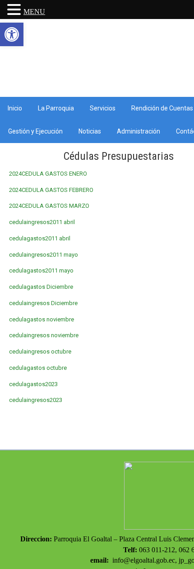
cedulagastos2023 (33, 384)
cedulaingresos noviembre (44, 335)
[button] (11, 34)
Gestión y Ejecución (35, 131)
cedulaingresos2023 (35, 400)
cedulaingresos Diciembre (43, 303)
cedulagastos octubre (38, 367)
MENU (34, 11)
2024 (15, 189)
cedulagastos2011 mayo (41, 270)
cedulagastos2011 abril (39, 238)
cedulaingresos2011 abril (42, 222)
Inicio (15, 108)
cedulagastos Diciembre (41, 286)
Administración (138, 131)
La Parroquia (56, 108)
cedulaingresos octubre (40, 351)
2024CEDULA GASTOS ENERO (48, 173)
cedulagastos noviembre (41, 319)
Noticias (90, 131)
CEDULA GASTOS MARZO (55, 205)
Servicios (102, 108)
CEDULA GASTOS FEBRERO (57, 189)
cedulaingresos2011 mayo (43, 254)
